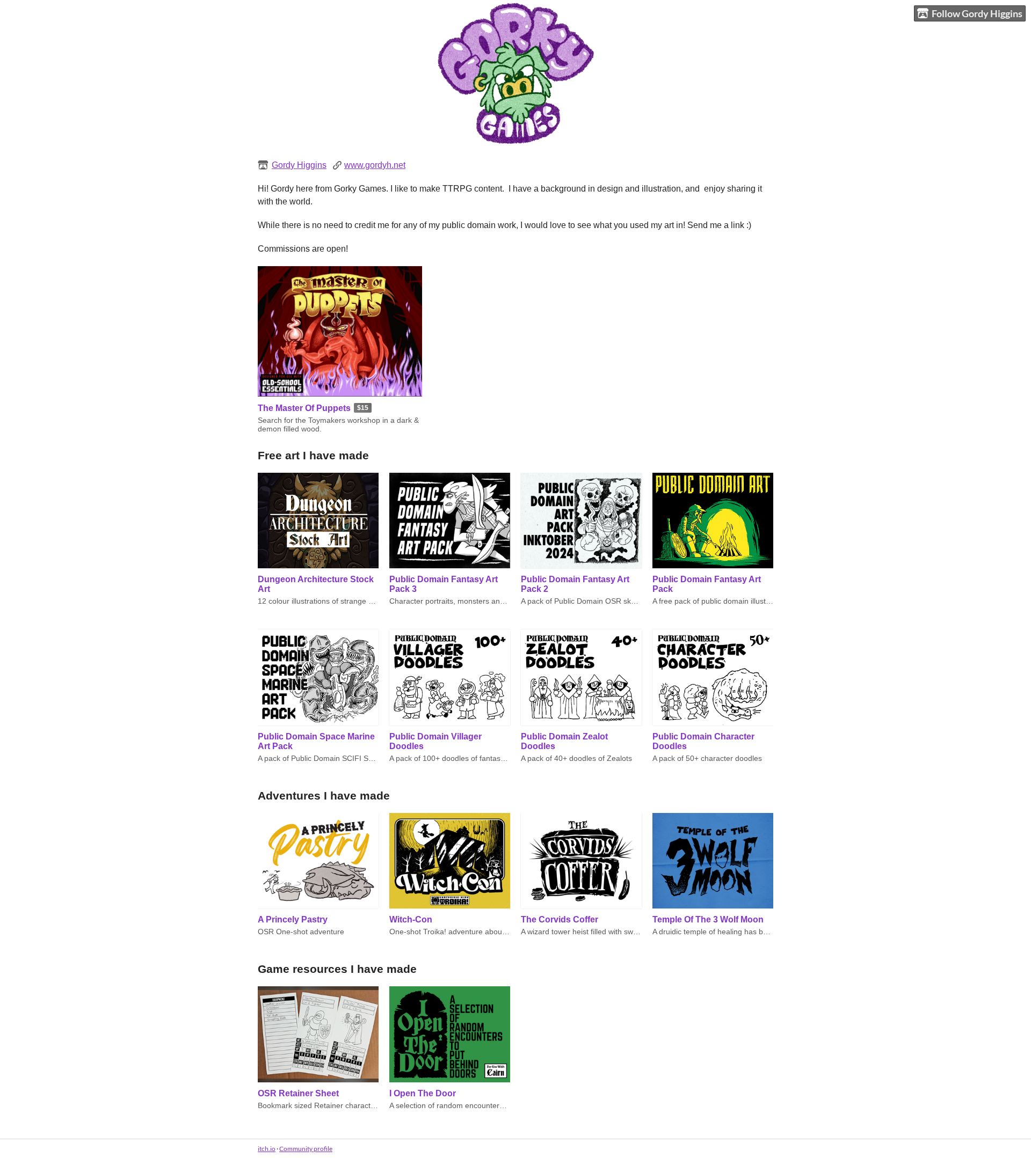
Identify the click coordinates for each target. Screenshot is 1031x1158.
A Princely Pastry (293, 919)
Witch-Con (410, 919)
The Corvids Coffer (559, 919)
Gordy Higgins (299, 165)
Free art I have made (313, 455)
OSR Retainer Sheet (298, 1093)
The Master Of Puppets (304, 408)
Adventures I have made (324, 795)
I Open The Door (422, 1093)
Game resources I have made (337, 969)
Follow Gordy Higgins (977, 13)
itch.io (266, 1149)
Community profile (305, 1149)
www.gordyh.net (374, 165)
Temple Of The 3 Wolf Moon (708, 919)
